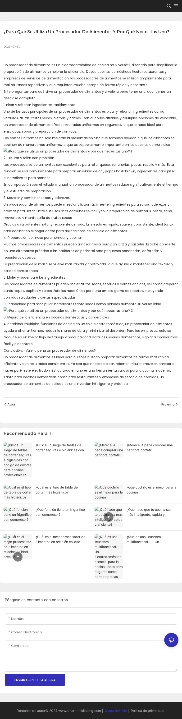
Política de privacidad (147, 711)
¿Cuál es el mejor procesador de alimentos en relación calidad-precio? (60, 539)
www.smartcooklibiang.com (80, 711)
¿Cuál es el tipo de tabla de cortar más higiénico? (57, 489)
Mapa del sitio (116, 711)
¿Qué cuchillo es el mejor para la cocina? (151, 489)
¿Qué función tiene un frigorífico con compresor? (60, 511)
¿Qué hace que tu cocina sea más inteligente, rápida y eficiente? (149, 512)
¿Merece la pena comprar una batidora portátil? (150, 447)
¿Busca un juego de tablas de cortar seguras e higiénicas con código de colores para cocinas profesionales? (60, 447)
